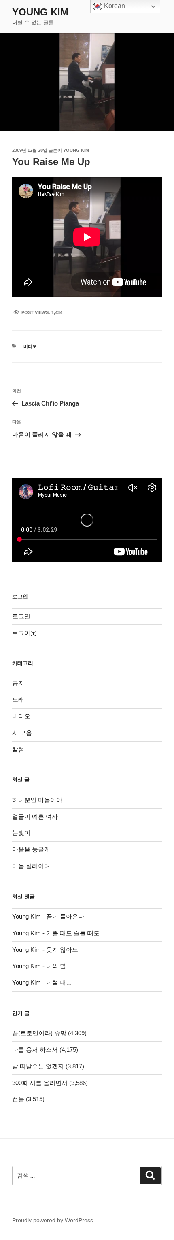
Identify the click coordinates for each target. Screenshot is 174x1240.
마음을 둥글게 (31, 849)
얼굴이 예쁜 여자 (35, 816)
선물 (18, 1099)
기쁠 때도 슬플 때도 (73, 933)
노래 (18, 699)
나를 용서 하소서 (35, 1049)
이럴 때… (59, 982)
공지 (18, 682)
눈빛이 (21, 832)
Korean (113, 5)
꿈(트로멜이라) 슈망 (39, 1033)
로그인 (21, 616)
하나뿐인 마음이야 (37, 799)
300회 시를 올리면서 (40, 1082)
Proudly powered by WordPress (52, 1220)
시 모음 (22, 732)
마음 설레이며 (31, 865)
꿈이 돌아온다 (65, 916)
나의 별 (56, 965)
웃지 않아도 (62, 949)
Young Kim (40, 11)
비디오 (30, 346)
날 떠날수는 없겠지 (38, 1066)
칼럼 (18, 749)
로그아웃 (24, 632)
